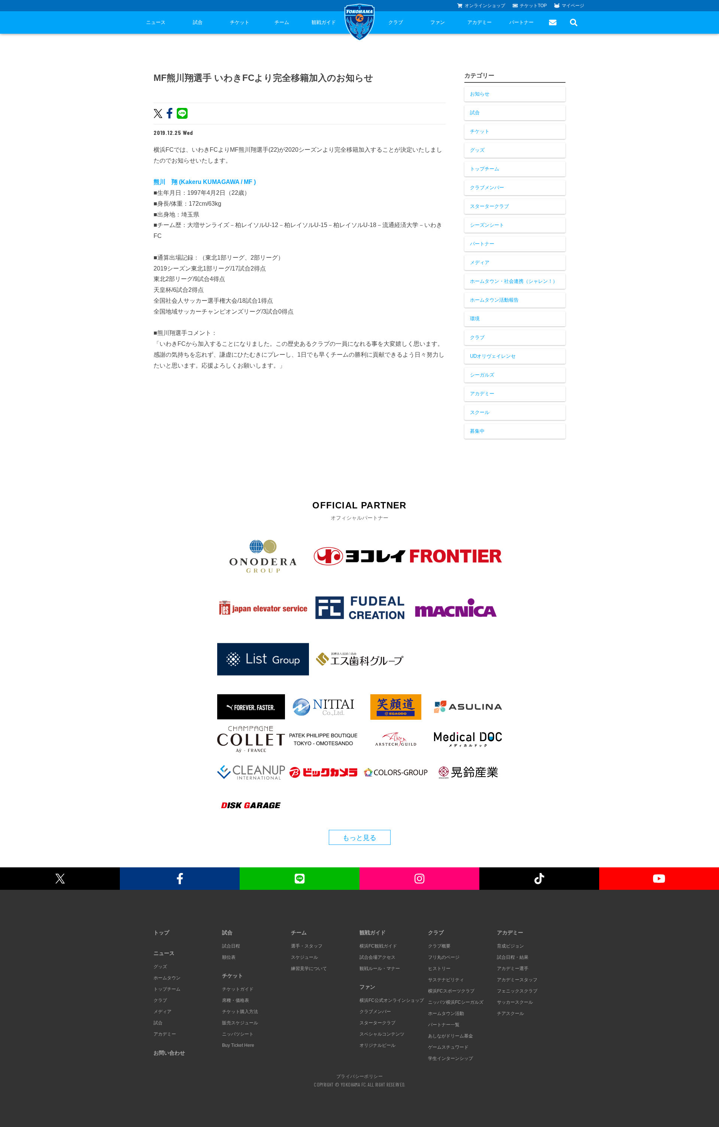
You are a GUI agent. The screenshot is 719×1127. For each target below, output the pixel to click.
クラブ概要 (439, 946)
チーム (281, 22)
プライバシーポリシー (359, 1076)
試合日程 (231, 946)
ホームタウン (167, 978)
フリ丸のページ (443, 957)
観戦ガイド (324, 22)
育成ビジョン (510, 946)
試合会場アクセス (377, 957)
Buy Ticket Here (238, 1045)
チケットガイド (238, 989)
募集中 (477, 431)
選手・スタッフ (306, 946)
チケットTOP (533, 5)
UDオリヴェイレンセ (493, 356)
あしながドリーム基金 (450, 1036)
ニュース (156, 22)
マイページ (573, 5)
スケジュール (304, 957)
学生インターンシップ (450, 1058)
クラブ (395, 22)
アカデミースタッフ (517, 979)
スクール (479, 412)
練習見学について (309, 968)
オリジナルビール (377, 1045)
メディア (479, 262)
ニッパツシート (238, 1034)
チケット (239, 22)
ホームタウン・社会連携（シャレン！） (514, 281)
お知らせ (479, 94)
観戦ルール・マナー (380, 968)
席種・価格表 (235, 1000)
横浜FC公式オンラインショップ (392, 1000)
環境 (475, 318)
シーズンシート (487, 225)
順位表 (229, 957)
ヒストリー (439, 968)
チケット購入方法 (240, 1011)
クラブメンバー (487, 187)
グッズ (477, 150)
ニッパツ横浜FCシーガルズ (455, 1002)
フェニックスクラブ (517, 991)
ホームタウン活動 (446, 1013)
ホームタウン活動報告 (494, 300)
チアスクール (510, 1013)
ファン (437, 22)
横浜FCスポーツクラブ (451, 991)
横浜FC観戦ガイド (378, 946)
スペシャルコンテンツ (382, 1034)
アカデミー (479, 22)
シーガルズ (482, 375)
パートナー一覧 (443, 1024)
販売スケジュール (240, 1022)
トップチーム (484, 169)
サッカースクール (515, 1002)
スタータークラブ (489, 206)
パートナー (521, 22)
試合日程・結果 (512, 957)
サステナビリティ (446, 979)
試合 (198, 22)
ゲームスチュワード (448, 1047)
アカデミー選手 (512, 968)
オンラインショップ (485, 5)
